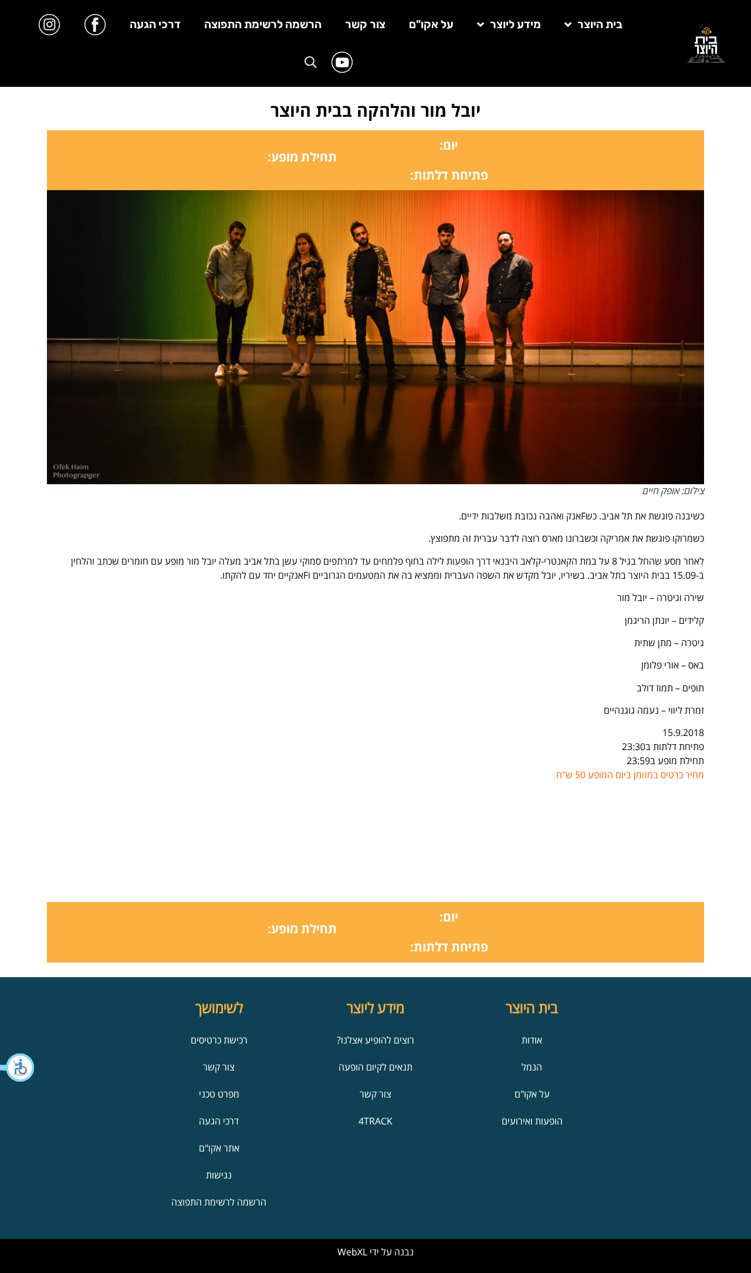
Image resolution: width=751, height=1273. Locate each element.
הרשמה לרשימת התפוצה (263, 24)
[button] (17, 1067)
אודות (532, 1040)
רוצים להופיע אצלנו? (375, 1040)
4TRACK (375, 1121)
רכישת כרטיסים (219, 1040)
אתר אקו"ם (219, 1148)
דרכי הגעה (155, 24)
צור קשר (365, 24)
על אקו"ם (431, 24)
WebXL (352, 1251)
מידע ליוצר (515, 24)
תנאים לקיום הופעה (375, 1067)
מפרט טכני (219, 1094)
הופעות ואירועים (532, 1121)
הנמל (532, 1067)
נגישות (219, 1175)
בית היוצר (600, 24)
